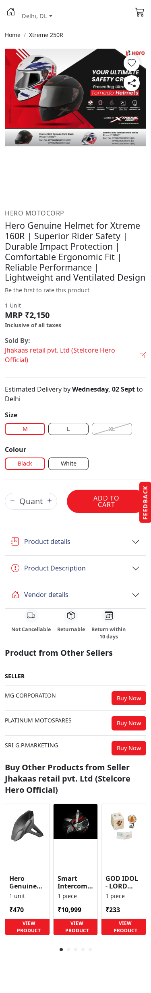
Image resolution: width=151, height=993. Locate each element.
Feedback (145, 502)
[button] (11, 12)
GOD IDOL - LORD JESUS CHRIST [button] (121, 882)
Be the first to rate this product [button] (47, 290)
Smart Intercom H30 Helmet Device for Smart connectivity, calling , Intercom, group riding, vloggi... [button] (76, 882)
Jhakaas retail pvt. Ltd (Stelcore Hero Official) (60, 355)
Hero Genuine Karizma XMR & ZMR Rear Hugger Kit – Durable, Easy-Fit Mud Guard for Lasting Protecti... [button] (26, 882)
